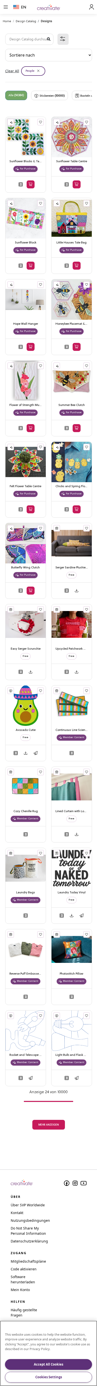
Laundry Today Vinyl (72, 892)
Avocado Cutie (26, 730)
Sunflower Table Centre (71, 161)
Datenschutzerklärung (29, 1241)
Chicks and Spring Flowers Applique (71, 486)
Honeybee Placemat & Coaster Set (71, 324)
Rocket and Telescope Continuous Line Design (25, 1055)
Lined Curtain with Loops (71, 811)
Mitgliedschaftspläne (28, 1261)
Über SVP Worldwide (28, 1205)
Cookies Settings (48, 1377)
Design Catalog (26, 21)
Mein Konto (20, 1289)
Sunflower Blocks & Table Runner (25, 161)
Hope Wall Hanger (25, 324)
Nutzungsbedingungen (30, 1220)
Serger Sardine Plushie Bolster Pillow (71, 567)
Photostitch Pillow (71, 974)
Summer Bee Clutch (71, 405)
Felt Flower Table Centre (25, 486)
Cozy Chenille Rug (25, 811)
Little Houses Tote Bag (71, 242)
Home (7, 21)
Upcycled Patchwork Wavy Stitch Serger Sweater (71, 649)
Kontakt (17, 1212)
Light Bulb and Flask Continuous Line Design (71, 1055)
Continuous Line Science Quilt (71, 730)
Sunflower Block (25, 242)
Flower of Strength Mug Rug (25, 405)
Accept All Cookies (48, 1364)
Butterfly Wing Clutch (25, 567)
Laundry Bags (25, 892)
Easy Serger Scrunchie (26, 649)
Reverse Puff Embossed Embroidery (25, 974)
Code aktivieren (24, 1269)
